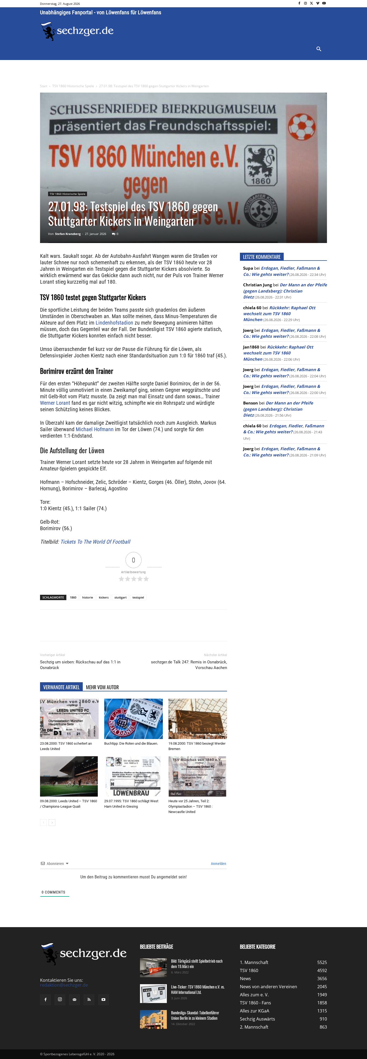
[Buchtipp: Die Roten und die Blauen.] (133, 719)
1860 (73, 597)
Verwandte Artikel (61, 687)
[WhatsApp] (103, 630)
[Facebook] (299, 4)
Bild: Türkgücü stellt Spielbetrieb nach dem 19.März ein (196, 963)
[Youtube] (324, 4)
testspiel (138, 597)
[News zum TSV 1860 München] (77, 31)
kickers (104, 597)
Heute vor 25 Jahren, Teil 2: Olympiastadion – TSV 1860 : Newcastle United (190, 806)
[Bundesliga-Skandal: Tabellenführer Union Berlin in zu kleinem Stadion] (153, 1019)
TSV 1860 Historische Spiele (73, 86)
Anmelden (218, 863)
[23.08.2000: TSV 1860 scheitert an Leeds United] (69, 719)
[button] (319, 49)
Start (43, 86)
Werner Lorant (55, 403)
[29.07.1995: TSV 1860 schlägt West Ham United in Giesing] (133, 776)
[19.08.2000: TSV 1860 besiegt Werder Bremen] (197, 719)
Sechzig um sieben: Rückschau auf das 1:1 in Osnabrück (80, 665)
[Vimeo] (318, 4)
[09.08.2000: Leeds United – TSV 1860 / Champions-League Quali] (69, 776)
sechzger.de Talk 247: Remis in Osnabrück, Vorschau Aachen (189, 665)
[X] (312, 4)
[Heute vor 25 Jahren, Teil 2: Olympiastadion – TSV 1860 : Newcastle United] (197, 776)
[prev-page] (43, 822)
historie (87, 597)
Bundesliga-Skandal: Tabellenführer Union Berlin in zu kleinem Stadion (195, 1015)
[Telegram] (127, 630)
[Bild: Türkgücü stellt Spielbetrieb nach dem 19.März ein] (153, 967)
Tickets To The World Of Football (95, 542)
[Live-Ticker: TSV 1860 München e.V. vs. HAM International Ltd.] (153, 993)
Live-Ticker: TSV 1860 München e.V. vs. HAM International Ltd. (198, 989)
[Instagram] (306, 4)
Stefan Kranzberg (68, 234)
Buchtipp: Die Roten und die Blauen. (131, 743)
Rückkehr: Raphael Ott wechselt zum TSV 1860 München (279, 313)
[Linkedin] (115, 630)
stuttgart (120, 597)
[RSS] (89, 999)
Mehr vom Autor (102, 687)
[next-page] (52, 822)
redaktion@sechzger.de (64, 985)
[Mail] (74, 999)
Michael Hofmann (95, 429)
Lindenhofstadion (114, 322)
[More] (140, 630)
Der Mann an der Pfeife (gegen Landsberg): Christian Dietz (285, 291)
